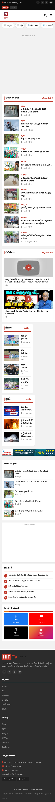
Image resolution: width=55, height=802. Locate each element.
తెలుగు (5, 7)
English (13, 7)
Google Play (10, 778)
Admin (4, 798)
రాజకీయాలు (6, 705)
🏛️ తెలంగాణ (33, 25)
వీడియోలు (5, 747)
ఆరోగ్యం (5, 738)
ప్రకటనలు (48, 793)
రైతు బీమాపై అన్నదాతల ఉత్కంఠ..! (29, 511)
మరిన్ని (26, 328)
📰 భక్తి (20, 25)
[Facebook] (4, 672)
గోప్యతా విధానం (7, 793)
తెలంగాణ (5, 695)
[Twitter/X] (9, 672)
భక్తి (3, 691)
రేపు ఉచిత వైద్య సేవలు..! (25, 491)
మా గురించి (28, 793)
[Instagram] (14, 672)
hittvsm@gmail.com (13, 766)
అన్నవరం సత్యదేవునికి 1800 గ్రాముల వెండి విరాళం (31, 472)
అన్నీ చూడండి (46, 98)
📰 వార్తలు (8, 25)
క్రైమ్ (4, 729)
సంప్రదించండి (38, 793)
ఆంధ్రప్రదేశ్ (5, 700)
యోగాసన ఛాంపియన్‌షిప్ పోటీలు (27, 501)
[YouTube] (20, 672)
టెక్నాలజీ (5, 733)
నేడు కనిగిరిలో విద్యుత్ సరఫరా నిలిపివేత (31, 482)
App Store (24, 778)
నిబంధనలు (19, 793)
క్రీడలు (4, 724)
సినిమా (4, 709)
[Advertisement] (27, 65)
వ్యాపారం (5, 743)
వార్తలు (4, 686)
